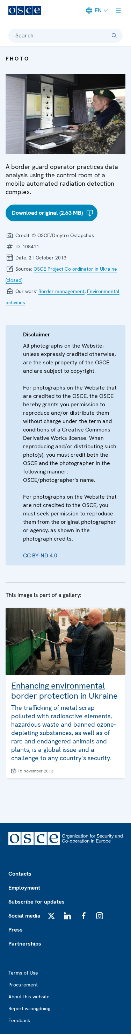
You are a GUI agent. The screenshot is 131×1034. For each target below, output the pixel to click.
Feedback (19, 1020)
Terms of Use (23, 973)
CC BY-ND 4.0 (40, 555)
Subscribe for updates (36, 901)
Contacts (19, 873)
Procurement (23, 985)
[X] (51, 916)
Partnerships (24, 943)
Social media (24, 915)
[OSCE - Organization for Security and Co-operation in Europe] (24, 10)
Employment (24, 887)
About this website (29, 996)
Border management (61, 291)
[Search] (114, 36)
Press (15, 929)
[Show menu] (118, 10)
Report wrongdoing (29, 1008)
